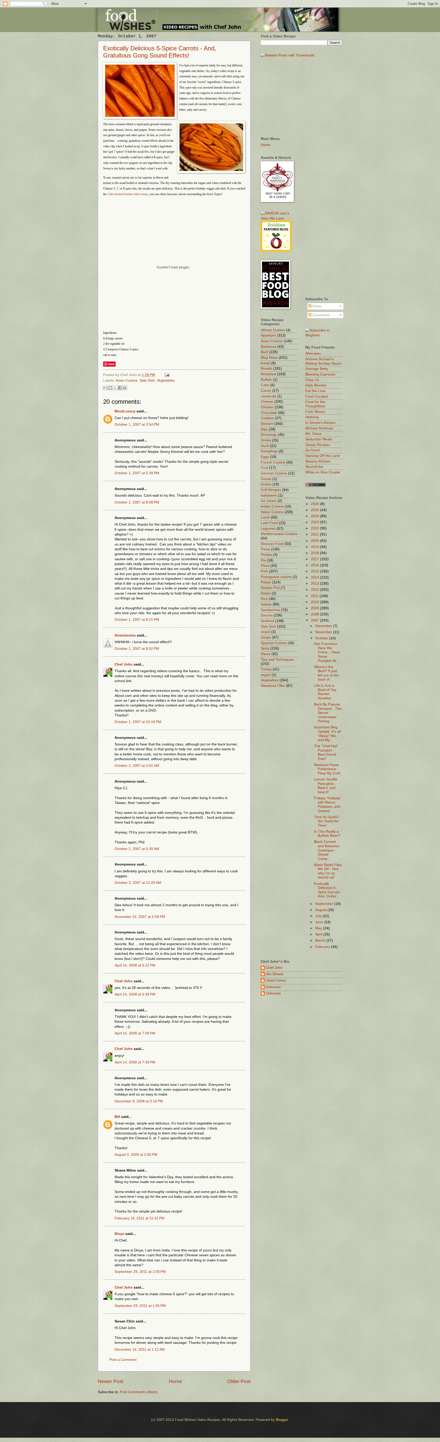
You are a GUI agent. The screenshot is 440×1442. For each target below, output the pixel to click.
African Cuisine (273, 330)
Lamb (265, 517)
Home (175, 1381)
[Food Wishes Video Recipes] (323, 335)
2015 (315, 571)
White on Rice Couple (322, 472)
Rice (264, 599)
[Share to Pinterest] (124, 387)
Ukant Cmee (276, 980)
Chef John (124, 664)
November (324, 632)
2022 (315, 528)
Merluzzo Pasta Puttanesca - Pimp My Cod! (327, 769)
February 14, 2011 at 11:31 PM (139, 1218)
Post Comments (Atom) (139, 1392)
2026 (315, 504)
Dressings (269, 435)
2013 (315, 583)
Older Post (239, 1381)
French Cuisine (273, 462)
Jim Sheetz (275, 974)
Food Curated (316, 396)
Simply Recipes (317, 445)
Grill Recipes (271, 490)
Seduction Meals (318, 439)
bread (265, 363)
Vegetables (166, 380)
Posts (316, 306)
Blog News (269, 357)
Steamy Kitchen (318, 461)
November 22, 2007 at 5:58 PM (140, 917)
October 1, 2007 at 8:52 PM (137, 649)
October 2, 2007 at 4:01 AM (137, 766)
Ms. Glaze (313, 434)
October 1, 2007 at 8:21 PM (137, 620)
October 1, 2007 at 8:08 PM (137, 502)
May (319, 928)
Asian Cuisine (127, 380)
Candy (266, 391)
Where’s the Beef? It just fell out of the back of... (326, 673)
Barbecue (268, 347)
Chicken (267, 407)
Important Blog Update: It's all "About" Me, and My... (327, 733)
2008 (315, 614)
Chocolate (269, 413)
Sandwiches (270, 610)
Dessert (267, 424)
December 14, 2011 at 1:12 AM (140, 1349)
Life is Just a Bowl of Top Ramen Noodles (325, 692)
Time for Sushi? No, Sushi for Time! (326, 821)
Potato (266, 582)
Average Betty (316, 369)
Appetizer (268, 335)
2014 (315, 577)
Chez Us (312, 380)
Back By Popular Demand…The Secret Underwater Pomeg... (327, 712)
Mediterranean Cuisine (279, 534)
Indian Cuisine (272, 506)
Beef (264, 352)
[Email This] (105, 387)
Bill (117, 1117)
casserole (268, 396)
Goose (266, 479)
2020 (315, 541)
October (322, 638)
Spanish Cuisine (274, 643)
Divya (119, 1234)
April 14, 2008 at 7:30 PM (135, 1062)
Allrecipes (313, 353)
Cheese (267, 401)
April (319, 934)
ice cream (269, 501)
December (324, 626)
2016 (315, 565)
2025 (315, 510)
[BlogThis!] (110, 387)
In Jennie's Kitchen (320, 423)
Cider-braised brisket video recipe (127, 194)
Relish (266, 593)
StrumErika (314, 467)
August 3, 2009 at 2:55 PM (136, 1155)
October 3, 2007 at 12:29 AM (138, 883)
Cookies (267, 418)
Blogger (282, 1420)
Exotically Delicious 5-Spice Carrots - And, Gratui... (328, 890)
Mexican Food (272, 544)
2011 (315, 596)
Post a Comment (122, 1360)
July (319, 916)
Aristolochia (125, 635)
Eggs (265, 457)
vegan (266, 675)
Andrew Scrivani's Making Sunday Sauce (323, 361)
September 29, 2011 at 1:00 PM (140, 1272)
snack (265, 632)
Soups (266, 637)
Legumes (268, 528)
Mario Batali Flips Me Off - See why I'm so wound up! (328, 871)
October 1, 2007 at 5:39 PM (137, 473)
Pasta (265, 549)
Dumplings (269, 451)
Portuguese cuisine (276, 577)
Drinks (266, 440)
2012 (315, 590)
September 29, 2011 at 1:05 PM (140, 1306)
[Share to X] (115, 387)
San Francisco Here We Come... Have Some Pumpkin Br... (327, 652)
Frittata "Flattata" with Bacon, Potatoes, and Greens (327, 804)
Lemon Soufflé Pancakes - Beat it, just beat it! (325, 785)
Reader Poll (270, 588)
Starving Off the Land (322, 456)
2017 (315, 559)
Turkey (266, 669)
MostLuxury (125, 411)
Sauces (267, 615)
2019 (315, 547)
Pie (263, 560)
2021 (315, 534)
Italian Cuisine (272, 512)
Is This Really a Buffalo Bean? (327, 834)
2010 (315, 602)
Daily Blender (316, 385)
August (321, 910)
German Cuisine (274, 473)
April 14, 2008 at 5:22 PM (135, 965)
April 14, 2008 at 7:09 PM (135, 1033)
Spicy (265, 648)
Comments (320, 315)
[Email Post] (166, 375)
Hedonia (312, 417)
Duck (265, 446)
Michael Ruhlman (319, 428)
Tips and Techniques (277, 659)
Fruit (264, 468)
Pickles (266, 555)
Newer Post (110, 1381)
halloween (269, 495)
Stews (265, 654)
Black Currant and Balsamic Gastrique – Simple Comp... (326, 850)
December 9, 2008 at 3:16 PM (139, 1101)
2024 (315, 516)
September (324, 904)
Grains (266, 484)
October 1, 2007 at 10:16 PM (138, 722)
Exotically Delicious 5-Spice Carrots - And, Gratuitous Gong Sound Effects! (159, 52)
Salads (266, 604)
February (323, 947)
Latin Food (269, 523)
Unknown (273, 987)
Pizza (265, 566)
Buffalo (266, 380)
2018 (315, 553)
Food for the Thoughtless (315, 404)
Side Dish (147, 380)
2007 (315, 620)
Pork (264, 571)
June (319, 922)
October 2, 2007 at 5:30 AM (137, 849)
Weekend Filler (273, 686)
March (320, 940)
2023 (315, 522)
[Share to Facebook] (119, 387)
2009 (315, 608)
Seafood (267, 621)
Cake (265, 385)
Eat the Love (315, 391)
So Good (312, 450)
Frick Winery (315, 412)
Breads (266, 368)
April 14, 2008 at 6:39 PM (135, 994)
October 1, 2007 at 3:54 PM (137, 424)
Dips (264, 429)
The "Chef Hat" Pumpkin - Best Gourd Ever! (326, 752)
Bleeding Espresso (320, 374)
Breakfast (268, 374)
